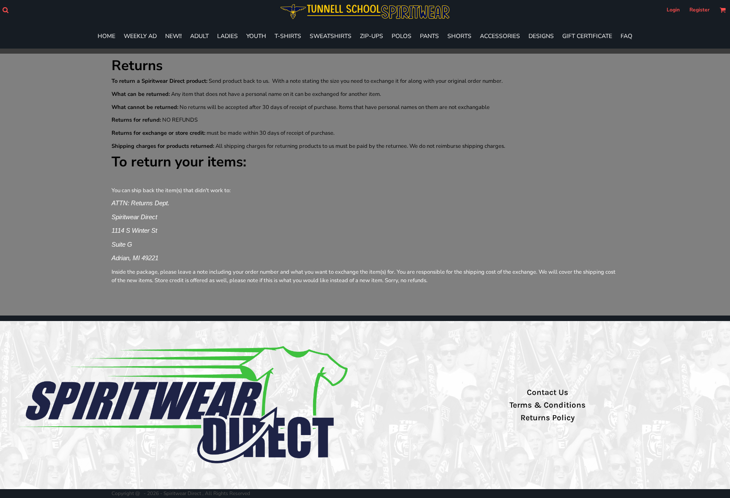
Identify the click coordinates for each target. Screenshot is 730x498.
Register (699, 9)
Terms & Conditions (547, 405)
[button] (5, 10)
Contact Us (547, 392)
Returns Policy (547, 417)
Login (673, 9)
